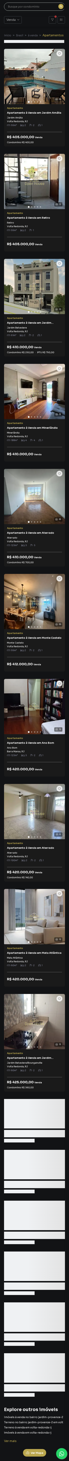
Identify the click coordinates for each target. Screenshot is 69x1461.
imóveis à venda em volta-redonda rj (27, 1432)
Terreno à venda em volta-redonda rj (28, 1427)
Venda (11, 20)
